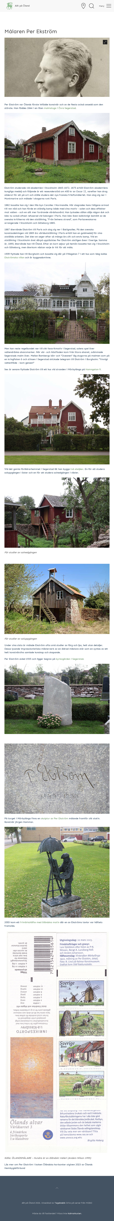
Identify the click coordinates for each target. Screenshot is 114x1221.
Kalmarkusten (74, 1213)
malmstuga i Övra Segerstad (60, 108)
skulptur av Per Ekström (54, 818)
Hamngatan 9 (93, 369)
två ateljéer (77, 469)
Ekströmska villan (14, 257)
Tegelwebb (60, 1203)
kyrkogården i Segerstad (69, 659)
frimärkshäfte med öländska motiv (39, 922)
